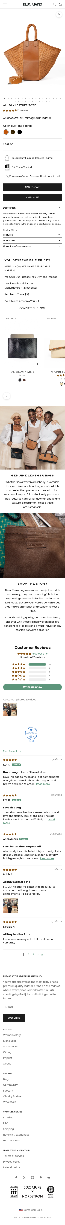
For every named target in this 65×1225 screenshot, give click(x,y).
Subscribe (14, 1018)
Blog (6, 1079)
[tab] (32, 235)
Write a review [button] (32, 687)
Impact (7, 1058)
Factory (8, 1090)
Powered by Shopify (41, 1217)
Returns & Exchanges (16, 1135)
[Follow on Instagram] (32, 1177)
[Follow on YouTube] (48, 1177)
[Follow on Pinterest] (40, 1177)
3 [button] (33, 954)
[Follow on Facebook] (16, 1177)
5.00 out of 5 (40, 653)
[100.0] (31, 733)
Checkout (32, 197)
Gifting (7, 1052)
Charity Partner (13, 1096)
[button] (10, 110)
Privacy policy (11, 1162)
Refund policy (11, 1167)
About (7, 1063)
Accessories (10, 1046)
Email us (8, 1117)
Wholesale (9, 1102)
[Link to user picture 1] (10, 905)
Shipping (8, 1129)
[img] (10, 760)
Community (10, 1085)
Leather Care (11, 1140)
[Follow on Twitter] (24, 1177)
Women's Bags (12, 1035)
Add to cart (32, 187)
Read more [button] (43, 784)
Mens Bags (9, 1041)
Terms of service (13, 1156)
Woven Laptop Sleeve (22, 372)
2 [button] (28, 954)
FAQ (5, 1123)
